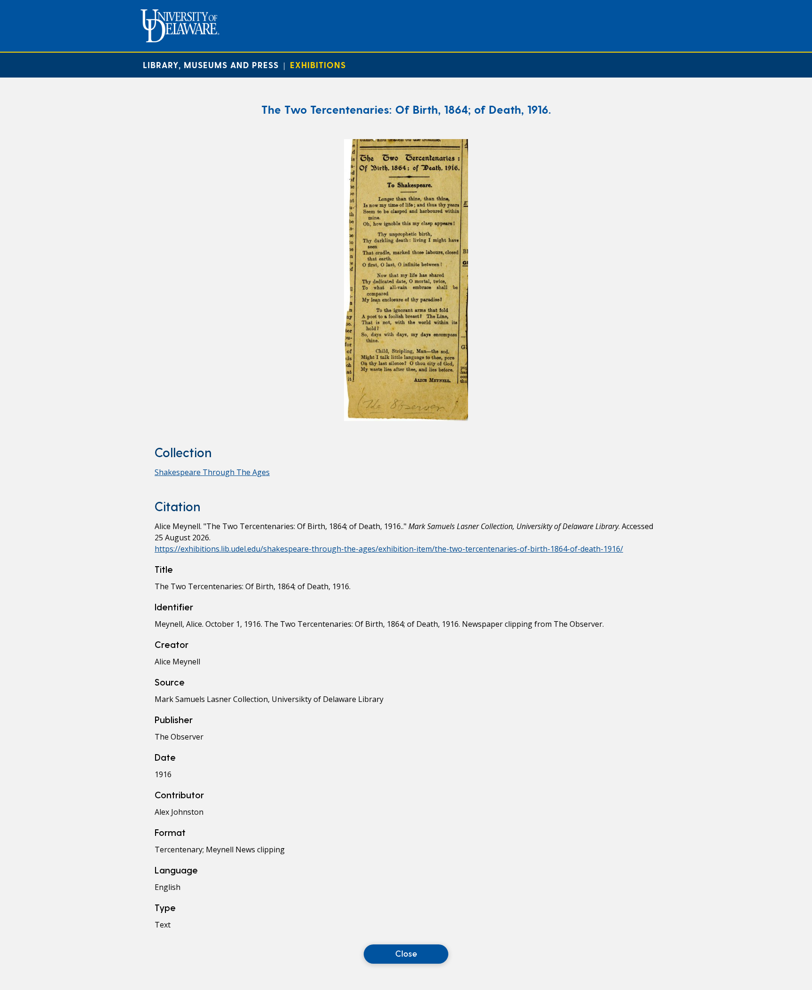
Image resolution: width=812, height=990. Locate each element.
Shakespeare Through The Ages (212, 472)
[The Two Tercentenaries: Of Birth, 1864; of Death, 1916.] (406, 418)
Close (406, 953)
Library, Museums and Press (211, 65)
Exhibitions (318, 65)
